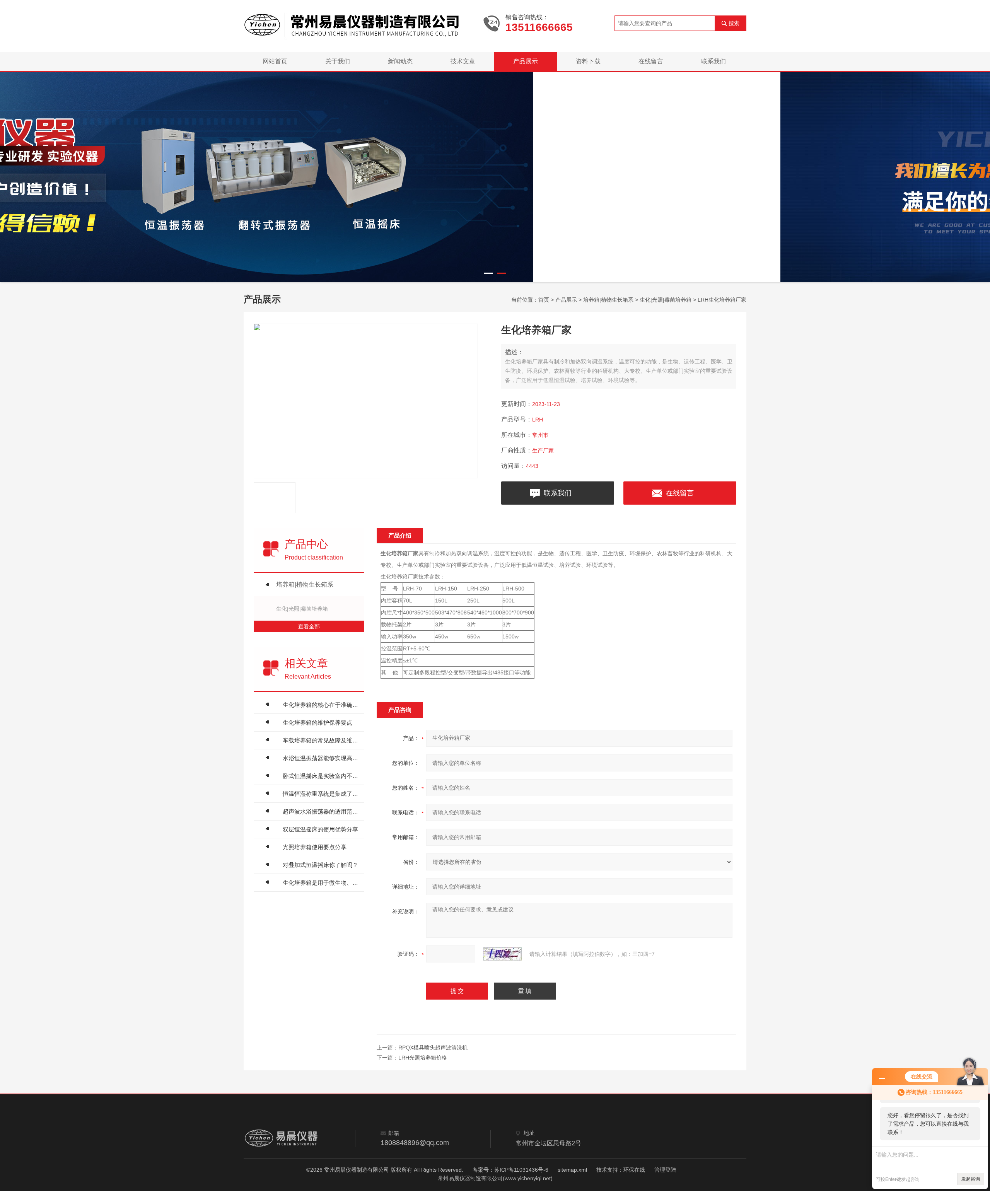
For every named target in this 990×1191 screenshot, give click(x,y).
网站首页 (275, 61)
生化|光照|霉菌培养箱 (665, 300)
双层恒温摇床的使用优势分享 (320, 829)
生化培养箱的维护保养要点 (317, 722)
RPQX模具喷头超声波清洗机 (433, 1047)
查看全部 (309, 626)
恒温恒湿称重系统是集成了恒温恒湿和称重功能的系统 (321, 793)
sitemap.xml (572, 1170)
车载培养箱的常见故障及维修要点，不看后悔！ (321, 740)
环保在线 (634, 1170)
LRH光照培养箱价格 (422, 1057)
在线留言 (650, 61)
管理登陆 (665, 1170)
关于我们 (337, 61)
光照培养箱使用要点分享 (314, 847)
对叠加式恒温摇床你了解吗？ (320, 865)
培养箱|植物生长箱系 (608, 300)
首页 (543, 300)
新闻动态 (400, 61)
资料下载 (588, 61)
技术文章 (463, 61)
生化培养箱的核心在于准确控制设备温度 (321, 704)
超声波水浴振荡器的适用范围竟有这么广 (321, 811)
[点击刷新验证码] (502, 954)
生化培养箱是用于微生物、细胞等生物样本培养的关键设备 (321, 882)
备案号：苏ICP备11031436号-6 (510, 1170)
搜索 (734, 23)
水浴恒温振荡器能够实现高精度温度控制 (321, 758)
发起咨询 (970, 1179)
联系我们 (713, 61)
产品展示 (525, 61)
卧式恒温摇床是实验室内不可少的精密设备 (321, 776)
